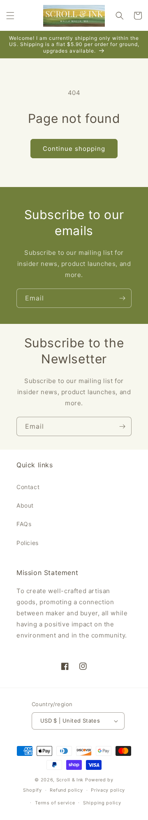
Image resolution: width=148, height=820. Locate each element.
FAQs (23, 523)
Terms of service (55, 803)
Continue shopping (74, 148)
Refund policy (66, 790)
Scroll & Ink (69, 780)
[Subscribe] (122, 298)
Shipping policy (102, 803)
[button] (10, 16)
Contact (27, 486)
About (25, 505)
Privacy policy (108, 790)
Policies (27, 542)
